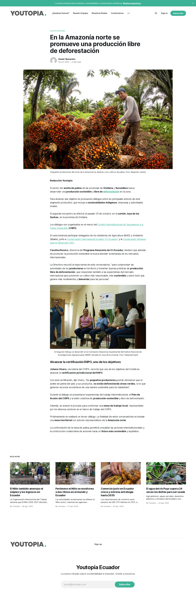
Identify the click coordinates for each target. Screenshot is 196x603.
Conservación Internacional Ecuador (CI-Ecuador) (92, 239)
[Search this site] (156, 13)
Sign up (98, 544)
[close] (193, 3)
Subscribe (178, 13)
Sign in (164, 13)
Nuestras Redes (99, 13)
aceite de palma (57, 31)
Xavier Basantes (66, 59)
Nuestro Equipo (80, 13)
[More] (128, 13)
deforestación (111, 191)
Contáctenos (117, 13)
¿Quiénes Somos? (60, 13)
